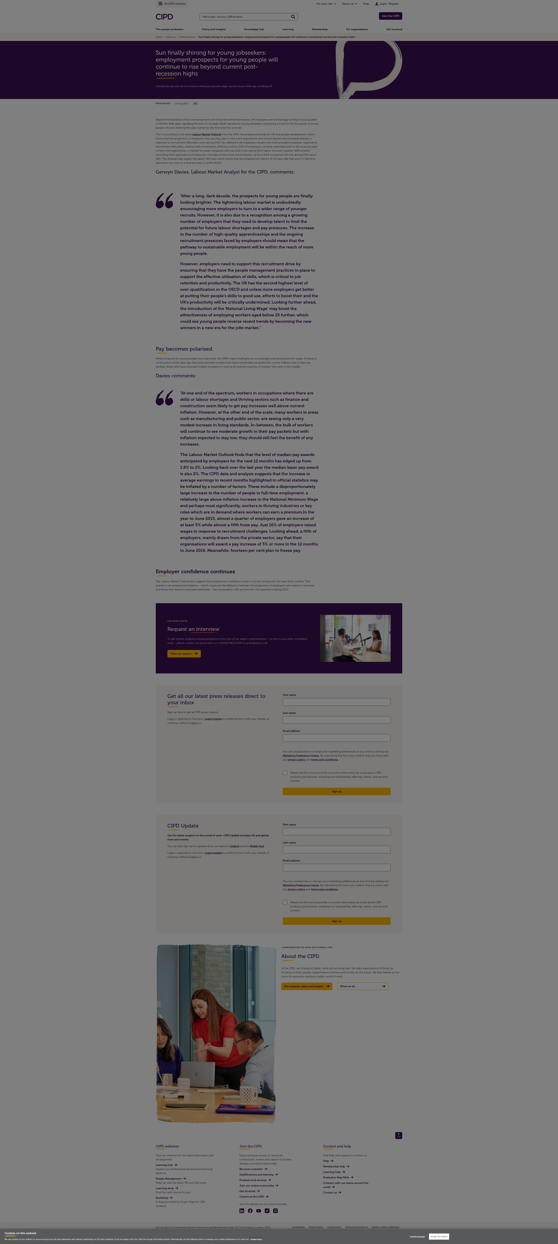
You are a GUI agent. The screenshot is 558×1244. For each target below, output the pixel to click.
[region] (279, 1236)
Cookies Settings (417, 1236)
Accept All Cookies (439, 1236)
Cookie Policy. (256, 1239)
